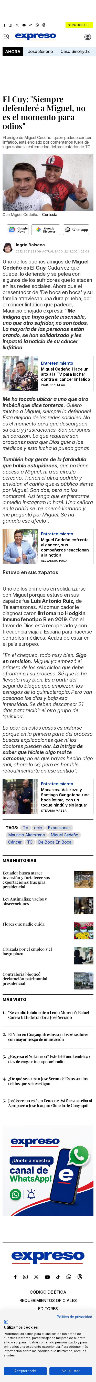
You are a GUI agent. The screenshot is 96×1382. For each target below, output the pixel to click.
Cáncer (15, 842)
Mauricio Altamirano (26, 834)
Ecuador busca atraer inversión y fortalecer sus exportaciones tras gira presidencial (26, 879)
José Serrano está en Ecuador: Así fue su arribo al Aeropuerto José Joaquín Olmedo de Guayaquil (50, 1103)
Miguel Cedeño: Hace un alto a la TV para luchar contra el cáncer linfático (65, 374)
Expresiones (59, 827)
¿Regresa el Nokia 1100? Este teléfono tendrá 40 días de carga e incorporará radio (49, 1059)
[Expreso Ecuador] (48, 1262)
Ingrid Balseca (30, 245)
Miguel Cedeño (64, 834)
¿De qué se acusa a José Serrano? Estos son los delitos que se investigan (47, 1081)
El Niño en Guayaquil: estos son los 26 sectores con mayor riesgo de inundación (48, 1037)
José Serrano (40, 51)
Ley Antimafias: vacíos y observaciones (25, 901)
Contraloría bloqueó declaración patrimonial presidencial (25, 978)
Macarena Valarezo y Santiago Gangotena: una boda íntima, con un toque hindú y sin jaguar (65, 797)
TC (30, 842)
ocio (38, 827)
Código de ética (48, 1292)
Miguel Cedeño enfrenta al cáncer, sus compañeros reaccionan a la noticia (65, 547)
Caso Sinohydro (76, 51)
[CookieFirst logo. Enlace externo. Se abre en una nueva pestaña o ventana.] (6, 1322)
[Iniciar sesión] (88, 37)
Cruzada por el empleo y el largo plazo (27, 951)
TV (25, 827)
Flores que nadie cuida (24, 924)
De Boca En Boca (54, 842)
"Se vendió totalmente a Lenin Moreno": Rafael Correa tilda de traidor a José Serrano (48, 1015)
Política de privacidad (74, 1317)
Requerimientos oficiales (48, 1300)
